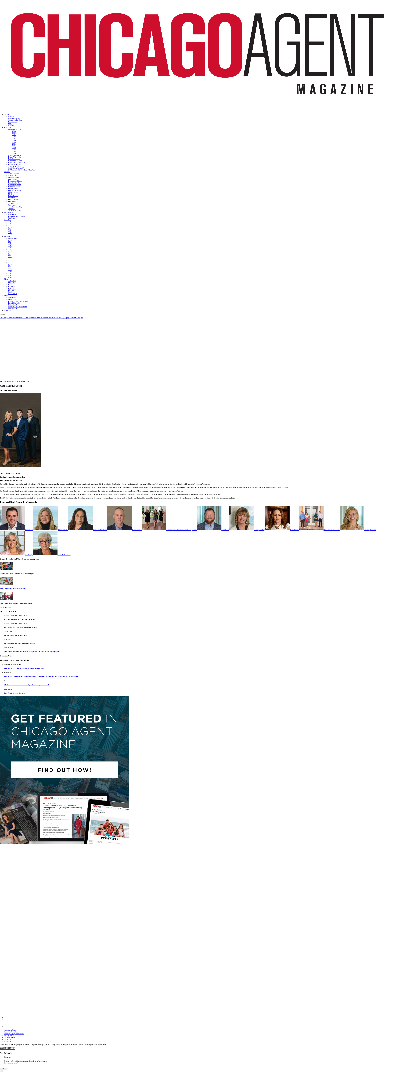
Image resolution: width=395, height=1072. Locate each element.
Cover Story (8, 631)
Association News (14, 118)
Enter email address (11, 1063)
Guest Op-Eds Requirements (17, 307)
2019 (14, 142)
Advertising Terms (10, 1030)
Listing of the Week (10, 615)
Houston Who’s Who (15, 161)
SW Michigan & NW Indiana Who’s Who (22, 170)
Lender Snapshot (13, 188)
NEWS (6, 114)
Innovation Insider (14, 186)
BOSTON (11, 283)
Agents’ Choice (13, 175)
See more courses (5, 607)
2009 (10, 271)
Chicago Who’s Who (15, 129)
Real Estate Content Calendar (14, 693)
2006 (10, 277)
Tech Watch (12, 205)
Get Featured (12, 305)
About (6, 295)
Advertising (12, 297)
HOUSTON (12, 288)
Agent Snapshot (13, 173)
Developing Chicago (15, 181)
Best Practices (8, 212)
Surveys (10, 203)
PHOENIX (12, 290)
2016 (14, 137)
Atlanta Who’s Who (14, 155)
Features (7, 172)
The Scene (11, 209)
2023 (14, 149)
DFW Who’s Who (14, 159)
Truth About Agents (14, 210)
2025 (14, 153)
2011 (9, 268)
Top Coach (11, 218)
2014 (14, 133)
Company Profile (13, 177)
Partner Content (13, 196)
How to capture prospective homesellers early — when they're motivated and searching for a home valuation (41, 676)
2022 (14, 148)
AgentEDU (12, 214)
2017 (14, 138)
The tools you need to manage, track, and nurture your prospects (26, 685)
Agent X (11, 116)
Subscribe (7, 310)
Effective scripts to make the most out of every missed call (24, 668)
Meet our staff (12, 308)
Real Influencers (13, 199)
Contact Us (12, 299)
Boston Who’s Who (14, 157)
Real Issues (12, 201)
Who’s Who (8, 127)
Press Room (8, 1041)
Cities (6, 279)
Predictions (11, 198)
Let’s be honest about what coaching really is (19, 643)
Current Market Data (15, 120)
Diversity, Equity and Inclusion (18, 301)
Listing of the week (14, 190)
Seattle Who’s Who (14, 166)
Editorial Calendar (14, 303)
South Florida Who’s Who (16, 168)
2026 (10, 222)
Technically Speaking (15, 207)
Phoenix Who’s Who (15, 164)
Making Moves (13, 192)
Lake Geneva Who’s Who (16, 162)
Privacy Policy (9, 1035)
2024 (14, 151)
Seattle (10, 292)
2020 (14, 144)
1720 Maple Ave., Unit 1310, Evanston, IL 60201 (21, 627)
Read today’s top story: (41, 318)
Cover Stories (12, 179)
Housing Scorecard (14, 185)
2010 (10, 270)
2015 (14, 135)
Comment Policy (9, 1037)
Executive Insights (14, 183)
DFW (10, 284)
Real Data (7, 220)
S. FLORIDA (12, 294)
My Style (11, 194)
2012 (10, 266)
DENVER (11, 286)
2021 (14, 146)
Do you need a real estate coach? (15, 635)
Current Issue (12, 238)
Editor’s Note (12, 122)
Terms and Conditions (11, 1032)
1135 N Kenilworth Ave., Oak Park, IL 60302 (19, 619)
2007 (10, 275)
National (11, 125)
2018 (14, 140)
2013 (14, 131)
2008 (10, 273)
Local (10, 124)
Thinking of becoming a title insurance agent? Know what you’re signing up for (31, 651)
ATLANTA (12, 281)
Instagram (7, 1057)
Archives (7, 236)
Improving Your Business (16, 216)
